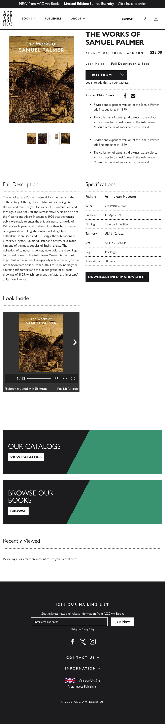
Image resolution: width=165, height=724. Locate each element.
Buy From (102, 75)
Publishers (53, 18)
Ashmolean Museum (120, 196)
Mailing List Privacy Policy (82, 629)
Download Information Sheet (117, 277)
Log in (89, 82)
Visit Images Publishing (82, 686)
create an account (34, 559)
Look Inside (95, 64)
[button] (144, 19)
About (76, 18)
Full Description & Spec (130, 64)
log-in (15, 559)
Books (27, 18)
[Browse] (82, 502)
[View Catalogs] (82, 452)
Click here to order (132, 3)
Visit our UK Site (89, 680)
